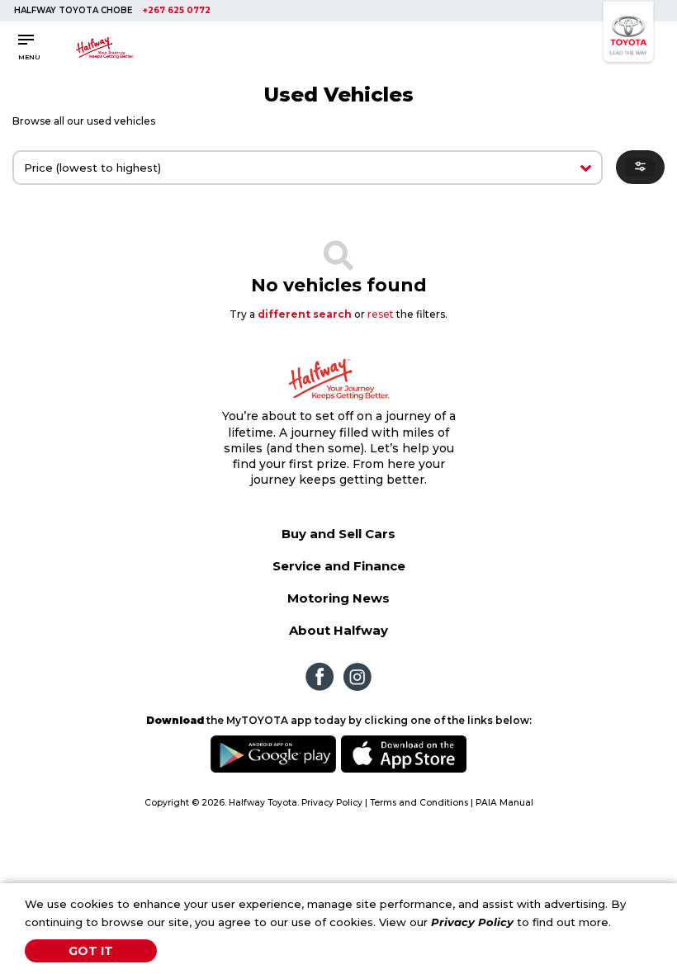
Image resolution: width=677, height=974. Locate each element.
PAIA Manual (504, 802)
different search (305, 314)
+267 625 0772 (177, 10)
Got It (91, 950)
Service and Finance (338, 566)
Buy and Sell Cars (338, 534)
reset (380, 314)
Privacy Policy (472, 922)
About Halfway (338, 630)
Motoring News (338, 598)
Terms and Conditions (419, 802)
